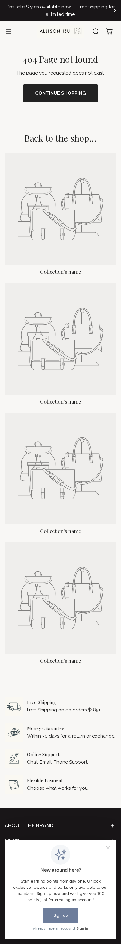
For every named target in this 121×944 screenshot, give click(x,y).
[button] (109, 31)
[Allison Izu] (60, 31)
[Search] (96, 31)
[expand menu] (8, 31)
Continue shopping (60, 93)
